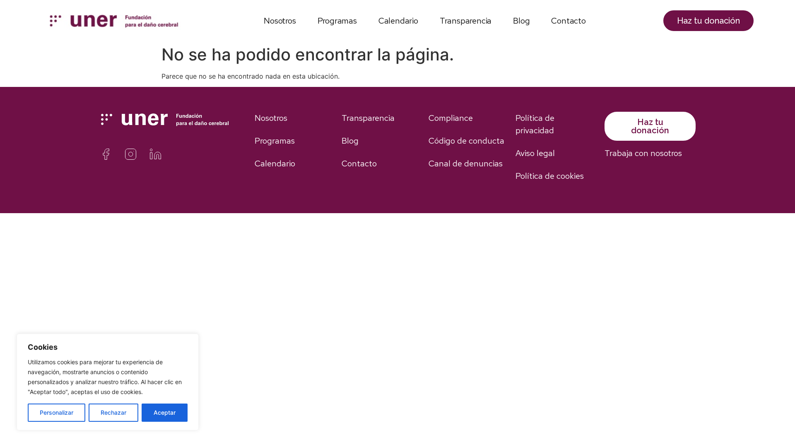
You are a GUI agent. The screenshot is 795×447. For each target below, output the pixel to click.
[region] (108, 382)
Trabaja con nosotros (643, 153)
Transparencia (465, 20)
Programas (337, 20)
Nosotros (280, 20)
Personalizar (56, 412)
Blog (521, 20)
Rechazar (113, 412)
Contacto (568, 20)
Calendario (398, 20)
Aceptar (165, 412)
